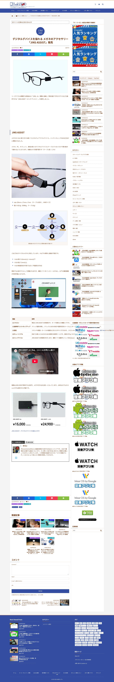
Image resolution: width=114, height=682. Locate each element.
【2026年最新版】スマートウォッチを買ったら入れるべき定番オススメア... (91, 265)
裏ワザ (76, 623)
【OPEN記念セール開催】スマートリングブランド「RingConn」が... (91, 312)
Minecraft (77, 640)
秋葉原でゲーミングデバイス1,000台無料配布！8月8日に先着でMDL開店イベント (91, 134)
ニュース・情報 (27, 50)
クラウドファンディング (80, 635)
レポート (75, 210)
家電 (100, 623)
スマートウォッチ (79, 633)
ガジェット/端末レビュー (75, 10)
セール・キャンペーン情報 (23, 10)
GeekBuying (78, 642)
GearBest (85, 642)
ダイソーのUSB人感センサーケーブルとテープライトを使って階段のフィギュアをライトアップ (50, 603)
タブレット (84, 630)
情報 (97, 623)
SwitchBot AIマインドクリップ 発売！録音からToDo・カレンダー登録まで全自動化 (33, 533)
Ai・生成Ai (75, 158)
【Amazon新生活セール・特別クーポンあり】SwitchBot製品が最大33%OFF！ (30, 603)
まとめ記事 (64, 10)
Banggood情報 (91, 642)
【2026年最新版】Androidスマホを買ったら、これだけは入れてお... (91, 292)
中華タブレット (82, 625)
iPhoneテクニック (55, 10)
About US (77, 656)
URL (12, 585)
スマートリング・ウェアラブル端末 (81, 154)
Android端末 (34, 10)
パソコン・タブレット (78, 165)
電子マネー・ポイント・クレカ (80, 173)
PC (94, 637)
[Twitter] (16, 457)
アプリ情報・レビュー (78, 224)
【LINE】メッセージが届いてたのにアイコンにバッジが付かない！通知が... (29, 642)
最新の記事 (30, 442)
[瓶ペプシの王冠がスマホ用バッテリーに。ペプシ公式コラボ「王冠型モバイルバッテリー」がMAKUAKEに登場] (47, 544)
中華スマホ (89, 625)
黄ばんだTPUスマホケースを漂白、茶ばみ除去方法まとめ (27, 659)
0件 (22, 47)
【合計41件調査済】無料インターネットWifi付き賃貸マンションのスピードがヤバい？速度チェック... (91, 113)
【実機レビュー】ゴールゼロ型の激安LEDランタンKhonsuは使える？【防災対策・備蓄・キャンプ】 (33, 551)
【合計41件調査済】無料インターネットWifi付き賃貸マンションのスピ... (91, 285)
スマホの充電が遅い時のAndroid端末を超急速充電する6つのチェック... (29, 650)
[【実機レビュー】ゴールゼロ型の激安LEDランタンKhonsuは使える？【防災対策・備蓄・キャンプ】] (33, 544)
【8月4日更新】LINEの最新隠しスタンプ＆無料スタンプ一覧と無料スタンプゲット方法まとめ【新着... (91, 142)
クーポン (101, 633)
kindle (86, 640)
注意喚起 (89, 623)
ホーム (13, 10)
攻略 (93, 623)
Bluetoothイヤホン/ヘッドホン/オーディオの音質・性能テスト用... (91, 271)
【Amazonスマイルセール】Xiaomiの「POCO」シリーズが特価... (90, 306)
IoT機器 (96, 640)
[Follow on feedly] (99, 4)
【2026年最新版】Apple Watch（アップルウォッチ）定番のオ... (91, 278)
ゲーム (91, 633)
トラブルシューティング (92, 628)
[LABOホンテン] (18, 5)
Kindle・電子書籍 (77, 176)
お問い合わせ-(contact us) (81, 663)
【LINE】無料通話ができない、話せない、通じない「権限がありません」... (29, 626)
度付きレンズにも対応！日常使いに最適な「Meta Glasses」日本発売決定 (18, 533)
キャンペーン (90, 635)
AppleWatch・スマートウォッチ (80, 162)
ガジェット (15, 507)
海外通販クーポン (44, 10)
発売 (21, 507)
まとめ (91, 637)
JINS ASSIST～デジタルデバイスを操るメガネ (26, 431)
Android (84, 645)
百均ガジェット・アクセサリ (79, 169)
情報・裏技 (75, 228)
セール (98, 630)
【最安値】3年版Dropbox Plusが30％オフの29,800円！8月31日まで (91, 105)
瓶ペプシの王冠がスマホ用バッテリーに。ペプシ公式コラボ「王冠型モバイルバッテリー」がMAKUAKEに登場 (47, 551)
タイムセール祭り (92, 630)
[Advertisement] (40, 115)
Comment (14, 564)
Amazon (90, 645)
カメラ (76, 637)
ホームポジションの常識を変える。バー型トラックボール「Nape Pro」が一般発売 (62, 533)
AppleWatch (78, 645)
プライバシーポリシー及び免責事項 (83, 659)
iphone (74, 239)
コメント (23, 501)
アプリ (86, 637)
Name (13, 576)
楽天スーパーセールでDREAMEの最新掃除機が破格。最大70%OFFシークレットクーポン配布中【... (91, 85)
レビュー (95, 625)
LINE (12, 14)
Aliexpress (95, 645)
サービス (75, 213)
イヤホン (82, 637)
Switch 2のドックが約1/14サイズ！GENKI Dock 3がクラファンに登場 (47, 533)
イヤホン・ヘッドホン (78, 180)
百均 (84, 623)
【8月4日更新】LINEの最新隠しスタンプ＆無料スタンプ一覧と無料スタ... (91, 251)
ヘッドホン (77, 628)
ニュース (84, 628)
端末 (81, 623)
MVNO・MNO (76, 188)
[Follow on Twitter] (95, 4)
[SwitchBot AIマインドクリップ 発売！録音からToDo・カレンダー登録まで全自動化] (33, 527)
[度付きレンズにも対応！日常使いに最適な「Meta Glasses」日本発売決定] (19, 527)
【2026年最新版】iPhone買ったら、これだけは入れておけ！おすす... (91, 258)
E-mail (13, 581)
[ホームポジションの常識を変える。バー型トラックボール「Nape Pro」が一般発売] (62, 527)
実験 (76, 625)
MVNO (98, 637)
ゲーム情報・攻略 (77, 221)
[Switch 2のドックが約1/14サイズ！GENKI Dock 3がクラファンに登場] (47, 527)
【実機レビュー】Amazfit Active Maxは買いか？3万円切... (90, 299)
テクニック (98, 10)
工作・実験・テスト (88, 10)
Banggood (99, 642)
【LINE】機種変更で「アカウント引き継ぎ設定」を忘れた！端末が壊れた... (29, 634)
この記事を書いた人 (19, 442)
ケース (96, 633)
